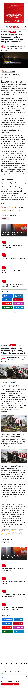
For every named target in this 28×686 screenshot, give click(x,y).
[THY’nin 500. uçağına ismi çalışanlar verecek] (14, 255)
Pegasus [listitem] (4, 218)
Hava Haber (9, 46)
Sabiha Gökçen (6, 389)
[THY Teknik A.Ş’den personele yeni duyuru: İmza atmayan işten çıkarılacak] (14, 281)
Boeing (3, 82)
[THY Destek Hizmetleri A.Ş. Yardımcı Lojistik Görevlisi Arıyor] (14, 268)
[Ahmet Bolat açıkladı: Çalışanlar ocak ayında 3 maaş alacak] (14, 230)
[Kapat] (26, 5)
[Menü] (2, 26)
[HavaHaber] (13, 27)
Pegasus (8, 80)
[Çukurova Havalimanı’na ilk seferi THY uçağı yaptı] (14, 242)
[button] (25, 27)
